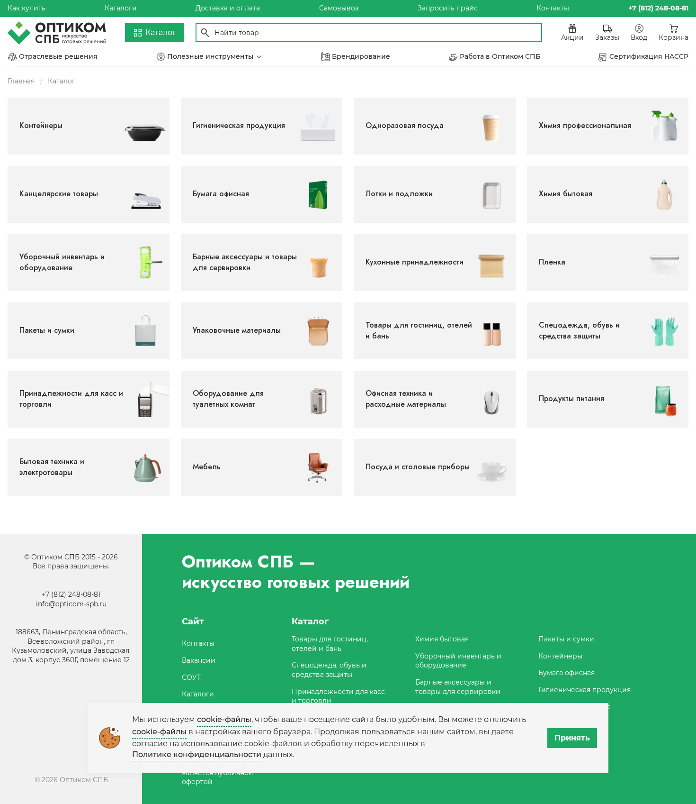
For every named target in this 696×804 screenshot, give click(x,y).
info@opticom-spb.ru (71, 604)
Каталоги (121, 8)
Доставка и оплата (228, 8)
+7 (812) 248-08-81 (71, 594)
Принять (572, 737)
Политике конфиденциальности (196, 754)
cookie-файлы (224, 719)
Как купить (26, 8)
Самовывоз (338, 8)
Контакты (552, 8)
